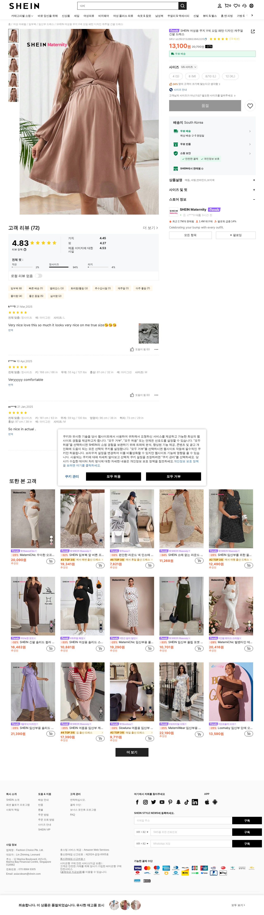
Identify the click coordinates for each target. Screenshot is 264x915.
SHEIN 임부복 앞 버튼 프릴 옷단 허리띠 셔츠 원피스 (83, 555)
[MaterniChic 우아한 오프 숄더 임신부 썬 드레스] (33, 518)
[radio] (176, 76)
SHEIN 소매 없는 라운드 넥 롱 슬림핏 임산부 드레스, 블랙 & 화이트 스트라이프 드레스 (182, 555)
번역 (10, 330)
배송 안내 (43, 799)
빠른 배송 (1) (36, 288)
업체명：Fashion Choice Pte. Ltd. (25, 850)
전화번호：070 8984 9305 (21, 869)
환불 (40, 809)
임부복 (32, 24)
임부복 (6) (16, 288)
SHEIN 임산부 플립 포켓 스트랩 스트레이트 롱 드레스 (182, 642)
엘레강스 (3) (57, 288)
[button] (244, 5)
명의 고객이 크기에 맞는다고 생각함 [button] (195, 84)
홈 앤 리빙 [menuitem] (227, 15)
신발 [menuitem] (196, 15)
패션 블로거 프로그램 (18, 804)
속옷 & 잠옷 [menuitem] (144, 15)
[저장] (250, 105)
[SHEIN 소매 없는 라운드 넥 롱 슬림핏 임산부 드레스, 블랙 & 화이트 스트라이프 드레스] (181, 518)
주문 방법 (43, 814)
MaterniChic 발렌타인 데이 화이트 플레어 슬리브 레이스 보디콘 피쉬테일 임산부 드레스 (231, 642)
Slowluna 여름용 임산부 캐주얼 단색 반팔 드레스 (132, 728)
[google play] (215, 804)
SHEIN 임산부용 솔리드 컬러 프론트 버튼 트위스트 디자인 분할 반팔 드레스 (33, 728)
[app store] (207, 804)
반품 (40, 804)
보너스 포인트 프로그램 (83, 809)
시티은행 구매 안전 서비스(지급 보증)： (82, 863)
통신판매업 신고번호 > (72, 859)
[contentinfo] (198, 871)
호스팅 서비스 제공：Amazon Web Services (84, 849)
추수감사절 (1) (103, 288)
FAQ (72, 814)
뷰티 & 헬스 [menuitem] (210, 15)
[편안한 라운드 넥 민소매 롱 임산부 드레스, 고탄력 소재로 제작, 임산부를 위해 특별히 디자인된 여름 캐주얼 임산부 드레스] (132, 518)
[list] (167, 802)
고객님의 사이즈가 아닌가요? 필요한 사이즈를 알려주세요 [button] (201, 95)
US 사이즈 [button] (187, 66)
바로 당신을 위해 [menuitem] (48, 15)
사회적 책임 (12, 809)
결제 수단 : (76, 804)
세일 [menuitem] (76, 15)
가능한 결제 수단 (143, 861)
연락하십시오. (78, 799)
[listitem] (33, 529)
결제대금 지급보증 (71, 872)
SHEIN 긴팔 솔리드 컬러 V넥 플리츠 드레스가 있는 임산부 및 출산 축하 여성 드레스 (33, 642)
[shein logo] (24, 6)
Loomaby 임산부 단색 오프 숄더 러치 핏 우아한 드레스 (231, 728)
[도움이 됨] (132, 349)
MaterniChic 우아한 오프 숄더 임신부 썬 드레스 (33, 555)
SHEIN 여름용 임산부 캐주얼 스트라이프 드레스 (83, 728)
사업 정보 (11, 844)
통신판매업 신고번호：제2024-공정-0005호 (84, 854)
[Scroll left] (247, 16)
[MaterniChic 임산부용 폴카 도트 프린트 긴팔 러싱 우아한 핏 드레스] (132, 606)
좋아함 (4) (16, 295)
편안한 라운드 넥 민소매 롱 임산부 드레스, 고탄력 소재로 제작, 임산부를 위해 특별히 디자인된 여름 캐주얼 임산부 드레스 (132, 555)
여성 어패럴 (19, 24)
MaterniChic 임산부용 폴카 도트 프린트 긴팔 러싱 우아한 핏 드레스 (132, 642)
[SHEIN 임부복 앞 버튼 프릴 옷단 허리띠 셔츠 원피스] (82, 518)
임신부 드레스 (46, 24)
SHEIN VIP (44, 829)
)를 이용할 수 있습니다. (94, 872)
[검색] (182, 6)
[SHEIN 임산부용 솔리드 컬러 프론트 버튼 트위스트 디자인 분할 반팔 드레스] (33, 691)
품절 (205, 105)
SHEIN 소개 (12, 799)
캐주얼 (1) (123, 288)
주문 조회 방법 (46, 819)
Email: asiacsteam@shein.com (23, 873)
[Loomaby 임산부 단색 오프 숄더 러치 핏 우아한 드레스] (231, 691)
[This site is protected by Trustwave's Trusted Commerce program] (137, 880)
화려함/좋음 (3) (79, 288)
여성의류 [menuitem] (89, 15)
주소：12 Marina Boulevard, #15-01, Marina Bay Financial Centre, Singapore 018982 (28, 862)
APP (206, 794)
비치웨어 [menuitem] (103, 15)
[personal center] (219, 5)
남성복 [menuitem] (159, 15)
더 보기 (132, 752)
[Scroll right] (252, 16)
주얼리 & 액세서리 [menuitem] (178, 15)
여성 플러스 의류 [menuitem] (123, 15)
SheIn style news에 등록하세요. (154, 813)
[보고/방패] (156, 349)
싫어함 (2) (55, 295)
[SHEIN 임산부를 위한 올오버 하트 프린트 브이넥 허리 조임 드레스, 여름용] (231, 518)
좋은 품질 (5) (36, 295)
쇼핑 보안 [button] (185, 153)
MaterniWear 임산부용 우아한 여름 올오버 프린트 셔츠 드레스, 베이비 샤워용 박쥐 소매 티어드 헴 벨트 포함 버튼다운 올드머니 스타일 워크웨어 (182, 728)
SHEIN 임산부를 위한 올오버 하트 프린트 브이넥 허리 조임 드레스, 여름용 (231, 555)
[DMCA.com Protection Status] (147, 880)
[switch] (38, 276)
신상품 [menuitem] (66, 15)
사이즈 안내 (44, 824)
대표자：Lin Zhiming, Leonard (23, 854)
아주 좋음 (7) (143, 288)
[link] (227, 5)
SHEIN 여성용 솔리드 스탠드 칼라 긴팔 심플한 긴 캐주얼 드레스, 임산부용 (83, 642)
